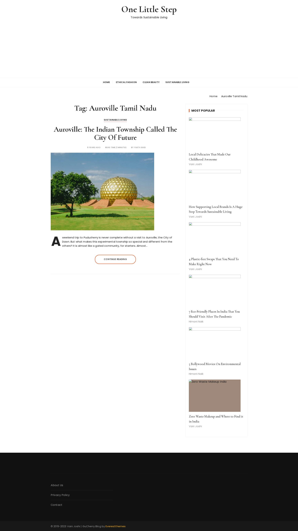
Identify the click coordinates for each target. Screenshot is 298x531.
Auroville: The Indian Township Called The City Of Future (115, 133)
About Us (57, 485)
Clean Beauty (151, 82)
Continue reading (115, 259)
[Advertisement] (149, 51)
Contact (56, 505)
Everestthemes (116, 526)
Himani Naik (196, 321)
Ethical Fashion (126, 82)
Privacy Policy (60, 495)
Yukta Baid (140, 147)
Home (106, 82)
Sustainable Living (177, 82)
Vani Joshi (195, 164)
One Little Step (149, 9)
